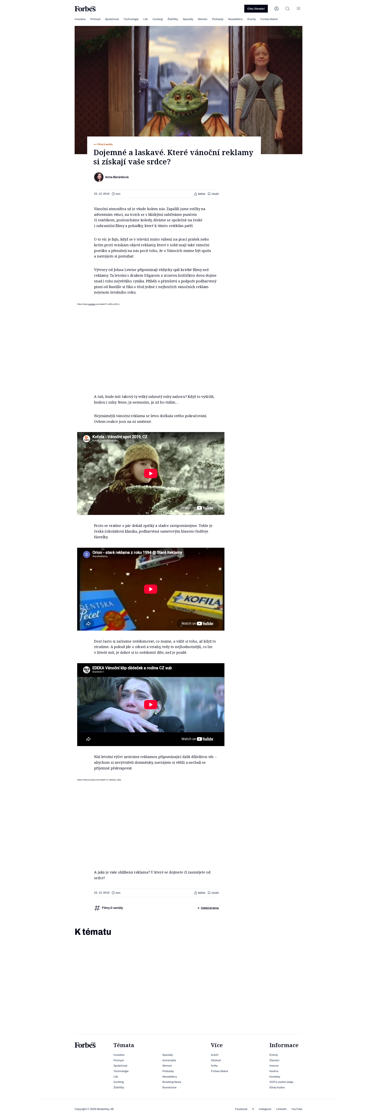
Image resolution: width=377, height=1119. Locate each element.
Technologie (131, 19)
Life (145, 19)
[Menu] (298, 9)
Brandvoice (169, 1087)
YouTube (296, 1109)
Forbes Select (269, 19)
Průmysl (95, 19)
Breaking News (171, 1082)
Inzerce (274, 1065)
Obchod (216, 1060)
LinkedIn (281, 1109)
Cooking (158, 19)
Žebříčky (172, 19)
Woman (202, 19)
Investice (80, 19)
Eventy (251, 19)
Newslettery (235, 19)
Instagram (265, 1109)
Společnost (112, 19)
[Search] (287, 9)
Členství (274, 1060)
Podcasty (217, 19)
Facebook (241, 1109)
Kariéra (273, 1071)
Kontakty (274, 1076)
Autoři (214, 1054)
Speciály (188, 19)
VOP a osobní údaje (281, 1082)
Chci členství (256, 8)
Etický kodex (277, 1087)
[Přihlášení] (276, 9)
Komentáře (169, 1060)
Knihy (214, 1065)
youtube (91, 304)
